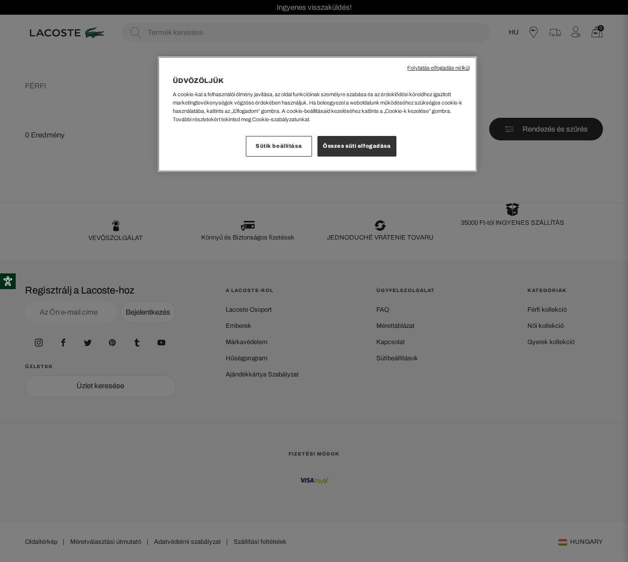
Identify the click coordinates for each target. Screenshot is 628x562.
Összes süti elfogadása (357, 146)
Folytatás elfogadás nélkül (438, 68)
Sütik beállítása (279, 146)
